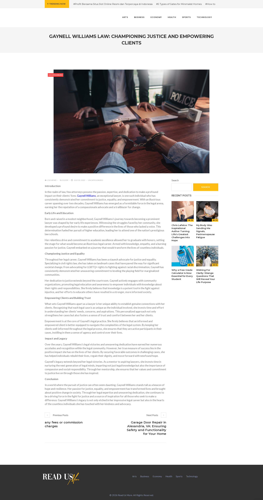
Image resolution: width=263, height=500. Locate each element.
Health (168, 476)
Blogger (64, 180)
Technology (192, 476)
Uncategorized (56, 75)
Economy (157, 476)
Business (144, 476)
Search (175, 180)
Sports (179, 476)
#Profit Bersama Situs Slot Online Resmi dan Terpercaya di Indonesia (113, 4)
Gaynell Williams (86, 195)
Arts (134, 476)
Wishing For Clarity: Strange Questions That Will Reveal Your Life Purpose (205, 276)
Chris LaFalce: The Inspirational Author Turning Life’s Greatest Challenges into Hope (182, 233)
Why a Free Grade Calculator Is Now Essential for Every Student (182, 275)
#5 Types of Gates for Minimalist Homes (179, 4)
